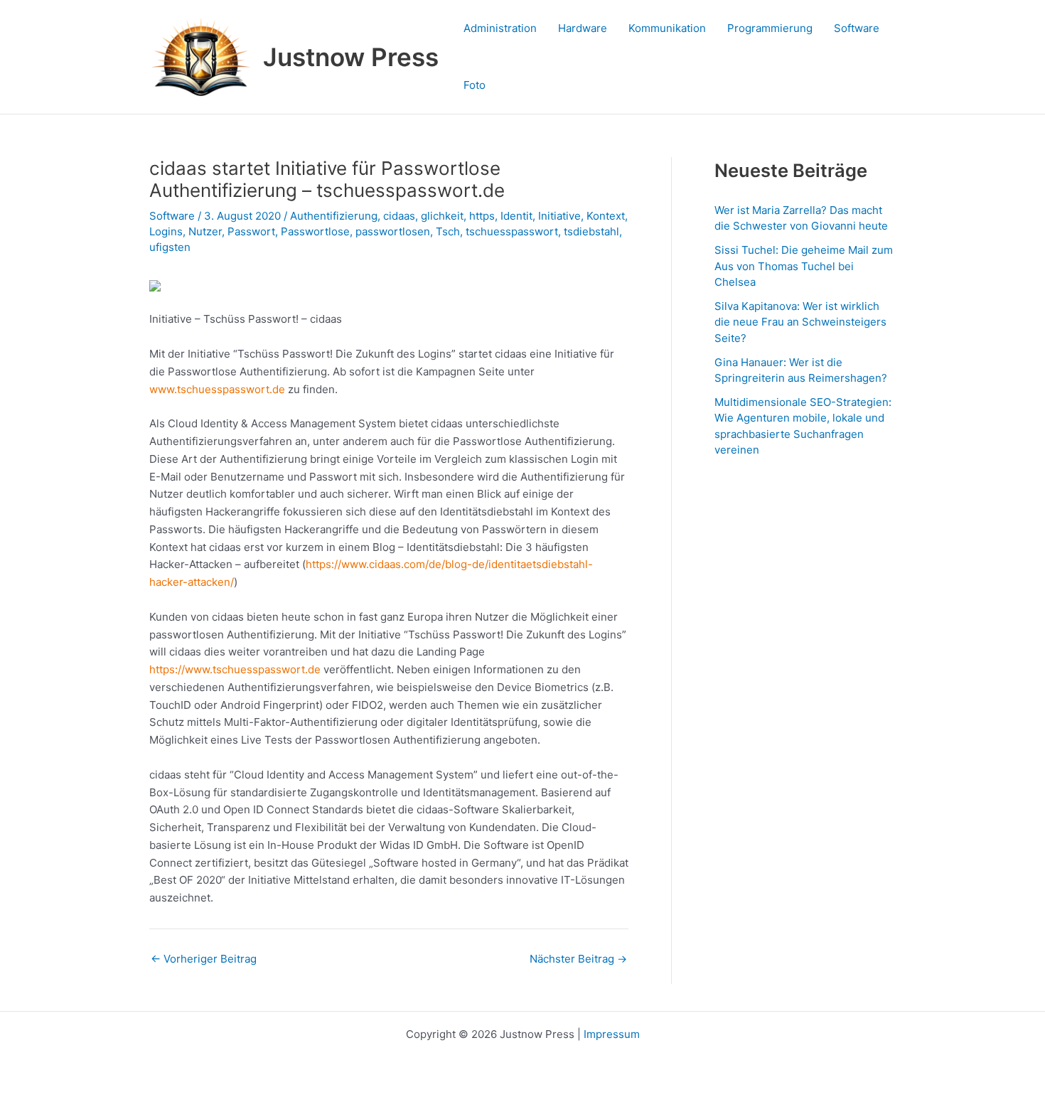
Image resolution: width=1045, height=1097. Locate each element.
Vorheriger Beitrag (204, 958)
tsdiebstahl (591, 231)
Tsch (448, 231)
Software (856, 28)
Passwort (251, 231)
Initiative (559, 216)
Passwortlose (315, 231)
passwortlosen (392, 231)
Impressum (612, 1034)
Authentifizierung (333, 216)
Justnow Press (351, 57)
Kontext (605, 216)
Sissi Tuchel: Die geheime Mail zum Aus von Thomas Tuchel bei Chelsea (803, 266)
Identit (516, 216)
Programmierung (770, 28)
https (482, 216)
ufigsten (170, 247)
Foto (474, 85)
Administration (500, 28)
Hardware (582, 28)
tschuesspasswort (512, 231)
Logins (166, 231)
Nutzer (205, 231)
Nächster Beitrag (578, 958)
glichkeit (442, 216)
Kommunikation (667, 28)
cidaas (399, 216)
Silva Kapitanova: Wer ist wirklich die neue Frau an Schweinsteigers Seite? (800, 322)
